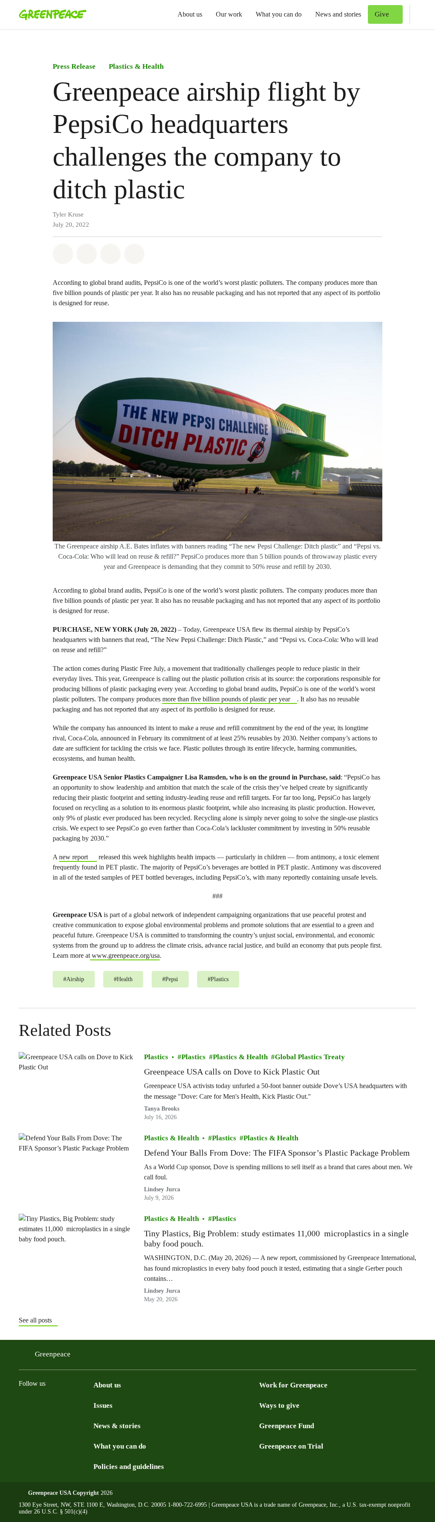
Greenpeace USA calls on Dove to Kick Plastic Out (233, 1071)
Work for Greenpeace (293, 1385)
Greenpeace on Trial (291, 1446)
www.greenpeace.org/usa (125, 955)
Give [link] (382, 14)
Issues (103, 1405)
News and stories (338, 14)
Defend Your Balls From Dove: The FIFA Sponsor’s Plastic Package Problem (277, 1152)
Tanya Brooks (161, 1108)
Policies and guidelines (128, 1467)
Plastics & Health (136, 66)
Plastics (156, 1057)
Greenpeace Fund (286, 1426)
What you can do (279, 14)
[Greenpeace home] (50, 14)
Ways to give (279, 1405)
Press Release (74, 66)
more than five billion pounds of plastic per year (226, 699)
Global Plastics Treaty (310, 1057)
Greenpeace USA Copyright (63, 1493)
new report (73, 857)
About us (190, 14)
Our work (229, 14)
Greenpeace (52, 1354)
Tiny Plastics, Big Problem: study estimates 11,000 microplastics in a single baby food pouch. (276, 1238)
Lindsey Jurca (162, 1189)
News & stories (117, 1426)
